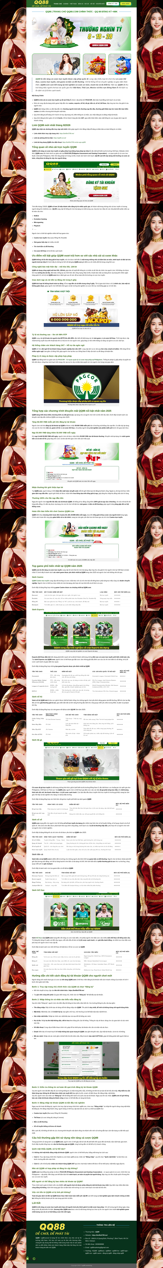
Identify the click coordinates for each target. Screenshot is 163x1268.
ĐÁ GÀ (87, 4)
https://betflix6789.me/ (67, 133)
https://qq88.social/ (60, 138)
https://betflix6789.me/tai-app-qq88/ (74, 142)
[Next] (126, 33)
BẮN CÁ (80, 4)
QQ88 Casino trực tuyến (40, 581)
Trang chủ (58, 4)
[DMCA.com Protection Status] (32, 1258)
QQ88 (38, 79)
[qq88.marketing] (41, 3)
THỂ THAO (73, 4)
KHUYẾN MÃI (100, 4)
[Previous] (36, 33)
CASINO (65, 4)
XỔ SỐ (92, 4)
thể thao (39, 938)
